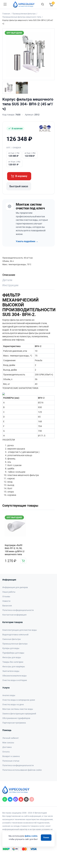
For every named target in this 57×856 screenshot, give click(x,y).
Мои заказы (8, 742)
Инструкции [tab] (10, 285)
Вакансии (7, 605)
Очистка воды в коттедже (14, 680)
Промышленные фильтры (24, 14)
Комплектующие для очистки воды (19, 630)
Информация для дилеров (15, 587)
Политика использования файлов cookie (22, 770)
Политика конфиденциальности (18, 610)
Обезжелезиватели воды (14, 675)
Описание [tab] (8, 274)
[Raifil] (45, 128)
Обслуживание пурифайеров (16, 718)
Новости (6, 601)
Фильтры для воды (11, 657)
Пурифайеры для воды (13, 653)
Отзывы (6, 596)
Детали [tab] (7, 280)
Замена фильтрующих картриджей (19, 713)
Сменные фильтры (11, 639)
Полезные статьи (10, 761)
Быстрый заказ (19, 186)
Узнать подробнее (27, 241)
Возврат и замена (11, 756)
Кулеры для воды (10, 648)
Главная (6, 14)
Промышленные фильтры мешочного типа (21, 17)
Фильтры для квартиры (13, 666)
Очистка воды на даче (13, 704)
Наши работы (8, 592)
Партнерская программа (14, 723)
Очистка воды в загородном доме (18, 700)
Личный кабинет (10, 738)
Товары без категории (12, 662)
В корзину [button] (23, 561)
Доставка (7, 747)
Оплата (6, 752)
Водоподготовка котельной (15, 634)
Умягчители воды (10, 671)
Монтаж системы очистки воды (17, 709)
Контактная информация (14, 615)
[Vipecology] (24, 4)
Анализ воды (8, 695)
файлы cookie (31, 836)
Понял (46, 837)
